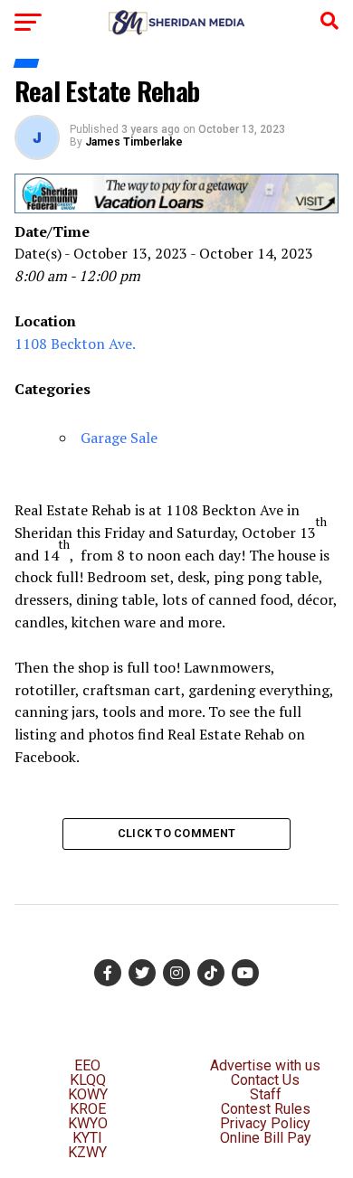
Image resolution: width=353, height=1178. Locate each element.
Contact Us (265, 1079)
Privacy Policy (265, 1123)
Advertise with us (265, 1065)
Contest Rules (265, 1108)
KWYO (88, 1123)
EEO (87, 1065)
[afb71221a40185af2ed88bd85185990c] (176, 208)
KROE (88, 1108)
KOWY (88, 1094)
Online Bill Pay (265, 1137)
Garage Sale (119, 438)
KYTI (87, 1137)
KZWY (87, 1152)
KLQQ (88, 1079)
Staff (265, 1094)
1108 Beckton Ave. (75, 343)
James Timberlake (134, 142)
